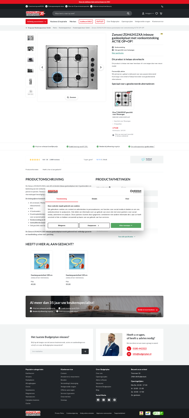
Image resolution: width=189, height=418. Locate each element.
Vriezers (29, 377)
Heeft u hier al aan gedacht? (52, 169)
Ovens (28, 387)
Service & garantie (67, 393)
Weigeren (61, 225)
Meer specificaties (118, 53)
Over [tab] (127, 199)
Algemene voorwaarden (104, 413)
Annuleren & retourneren (70, 377)
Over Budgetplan (113, 21)
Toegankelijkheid (119, 413)
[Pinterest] (114, 400)
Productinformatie (32, 169)
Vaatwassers (30, 397)
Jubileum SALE (86, 21)
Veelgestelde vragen (142, 21)
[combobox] (92, 13)
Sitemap (64, 400)
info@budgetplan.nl (142, 354)
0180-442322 (140, 348)
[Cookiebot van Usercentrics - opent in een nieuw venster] (131, 191)
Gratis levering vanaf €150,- (36, 6)
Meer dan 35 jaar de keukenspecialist (78, 6)
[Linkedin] (103, 400)
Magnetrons (30, 393)
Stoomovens (30, 390)
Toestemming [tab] (61, 199)
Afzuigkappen (31, 383)
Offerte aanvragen (67, 390)
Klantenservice (157, 21)
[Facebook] (98, 400)
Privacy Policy (59, 413)
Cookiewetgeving (72, 413)
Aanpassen (92, 225)
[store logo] (38, 13)
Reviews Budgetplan (103, 387)
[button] (148, 13)
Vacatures (99, 383)
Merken (73, 21)
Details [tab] (94, 199)
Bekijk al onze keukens (146, 310)
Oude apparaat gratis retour (56, 6)
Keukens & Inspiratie (58, 21)
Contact (64, 373)
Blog (97, 390)
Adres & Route (101, 380)
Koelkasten (30, 373)
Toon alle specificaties (125, 237)
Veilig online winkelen (87, 413)
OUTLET (100, 21)
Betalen (63, 380)
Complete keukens (32, 400)
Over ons (99, 373)
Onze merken (66, 397)
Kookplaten (30, 380)
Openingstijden (127, 21)
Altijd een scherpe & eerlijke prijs (102, 6)
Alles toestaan (124, 225)
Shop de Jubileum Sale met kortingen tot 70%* (94, 2)
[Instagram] (109, 400)
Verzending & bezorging (69, 383)
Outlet (28, 403)
